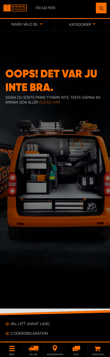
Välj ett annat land (30, 324)
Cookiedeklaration (29, 333)
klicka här (49, 102)
